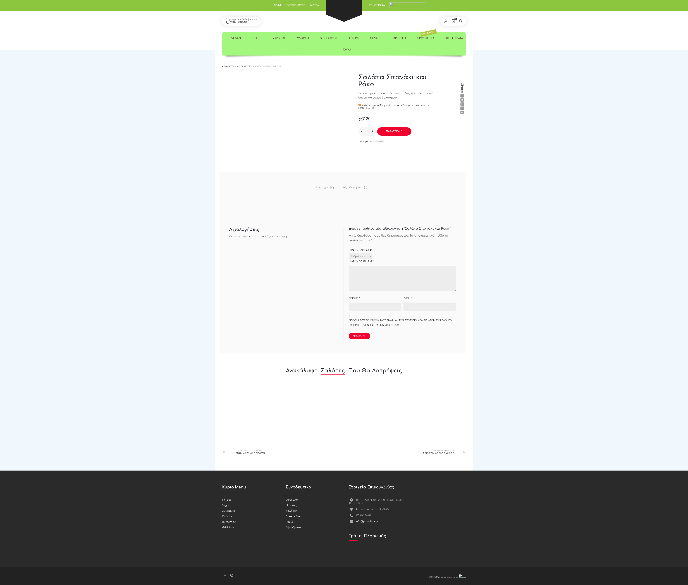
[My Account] (445, 21)
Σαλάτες (375, 38)
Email (407, 298)
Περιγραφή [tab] (325, 187)
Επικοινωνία (377, 5)
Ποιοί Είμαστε (295, 5)
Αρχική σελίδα (230, 66)
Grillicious (328, 38)
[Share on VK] (462, 112)
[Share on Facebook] (462, 95)
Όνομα (354, 298)
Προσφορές (426, 36)
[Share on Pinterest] (462, 104)
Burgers (278, 38)
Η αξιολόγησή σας (361, 261)
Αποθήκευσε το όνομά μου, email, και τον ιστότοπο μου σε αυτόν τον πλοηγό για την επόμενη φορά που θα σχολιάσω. (400, 322)
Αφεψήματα (454, 38)
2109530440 (238, 22)
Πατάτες (291, 505)
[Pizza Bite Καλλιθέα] (344, 2)
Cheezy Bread (294, 516)
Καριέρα (314, 5)
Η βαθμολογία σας (361, 250)
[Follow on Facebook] (225, 575)
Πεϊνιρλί (353, 38)
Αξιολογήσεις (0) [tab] (355, 187)
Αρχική (278, 5)
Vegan (236, 38)
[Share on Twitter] (462, 100)
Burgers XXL (230, 522)
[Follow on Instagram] (232, 575)
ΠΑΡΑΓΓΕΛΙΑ (394, 131)
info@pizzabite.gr (367, 521)
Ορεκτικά (399, 38)
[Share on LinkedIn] (462, 108)
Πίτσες (256, 38)
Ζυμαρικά (302, 38)
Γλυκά (346, 49)
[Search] (460, 21)
